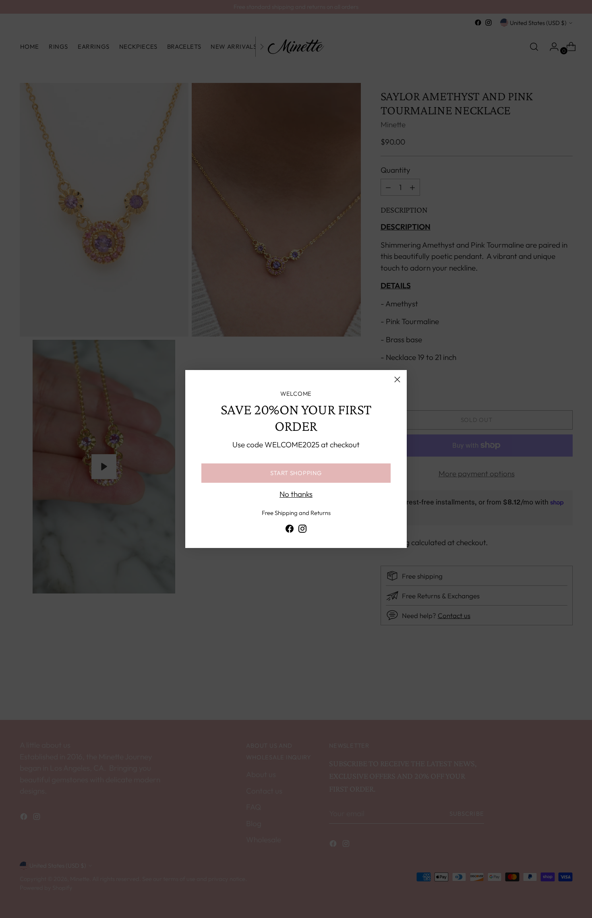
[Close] (397, 379)
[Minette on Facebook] (289, 530)
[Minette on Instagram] (302, 530)
